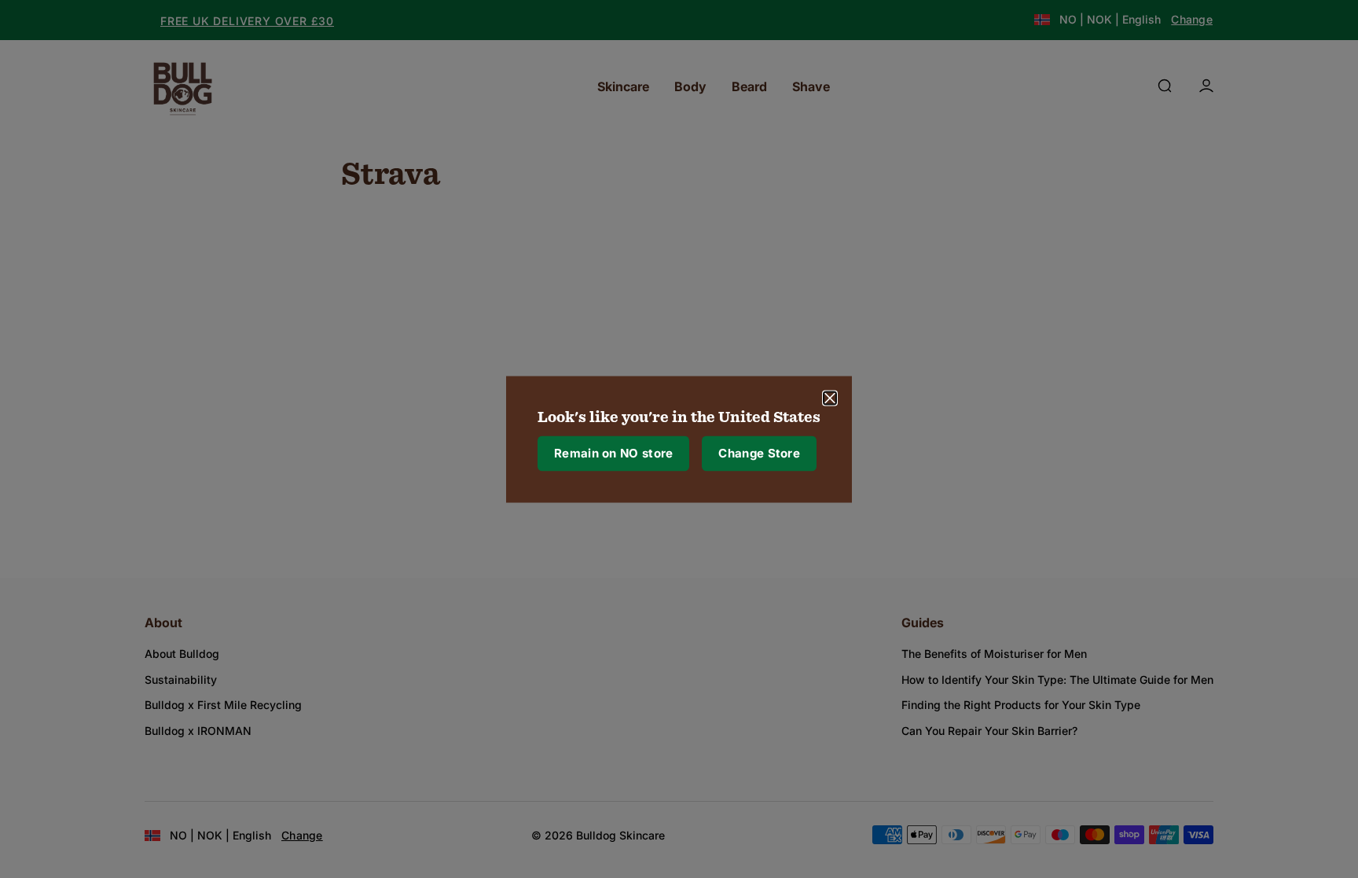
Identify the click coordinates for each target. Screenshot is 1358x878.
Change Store (759, 453)
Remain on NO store (613, 453)
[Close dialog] (830, 397)
